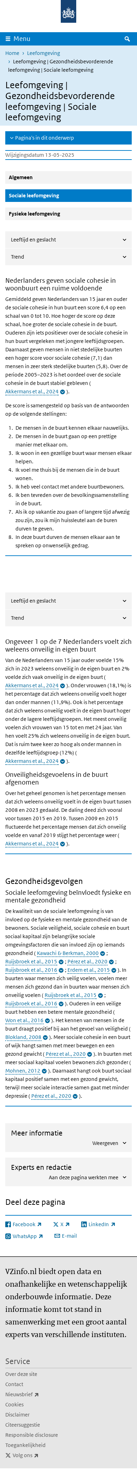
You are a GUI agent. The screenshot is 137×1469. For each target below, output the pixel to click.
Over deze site (21, 1374)
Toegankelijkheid (25, 1445)
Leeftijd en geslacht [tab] (33, 239)
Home (12, 53)
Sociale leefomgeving (51, 195)
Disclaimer (17, 1414)
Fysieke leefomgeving (34, 213)
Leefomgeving (43, 53)
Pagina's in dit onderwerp (44, 137)
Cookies (14, 1404)
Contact (14, 1384)
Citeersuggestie (22, 1424)
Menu (22, 39)
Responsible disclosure (31, 1435)
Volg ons (41, 1455)
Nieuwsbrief (37, 1394)
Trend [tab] (17, 256)
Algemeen (21, 177)
